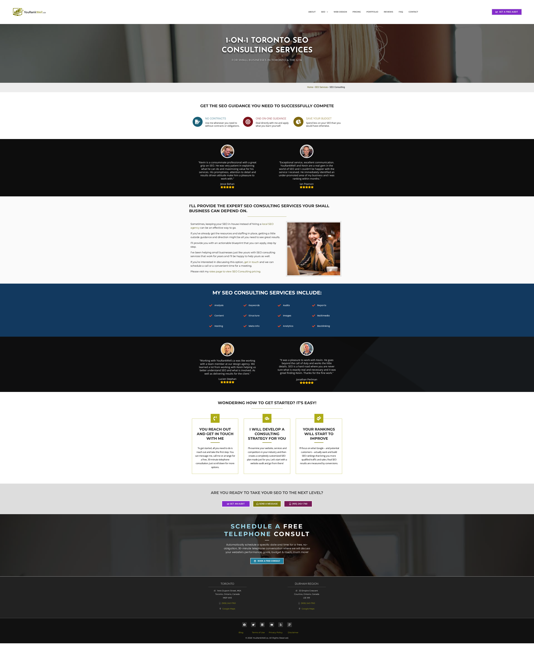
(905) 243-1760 (229, 603)
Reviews (388, 12)
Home (310, 87)
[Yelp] (280, 624)
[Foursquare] (289, 624)
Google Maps (228, 608)
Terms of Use (258, 632)
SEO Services (321, 87)
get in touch (251, 262)
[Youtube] (271, 624)
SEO (323, 12)
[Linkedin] (262, 624)
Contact (413, 12)
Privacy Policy (276, 632)
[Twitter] (253, 624)
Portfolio (372, 12)
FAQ (401, 12)
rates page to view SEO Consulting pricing (234, 271)
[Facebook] (244, 624)
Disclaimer (293, 632)
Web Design (340, 12)
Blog (241, 632)
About (312, 12)
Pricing (357, 12)
